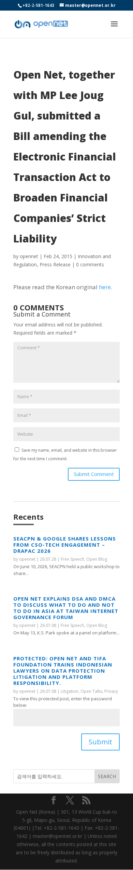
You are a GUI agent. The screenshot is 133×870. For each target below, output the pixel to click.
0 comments (90, 264)
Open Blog (96, 559)
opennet (29, 256)
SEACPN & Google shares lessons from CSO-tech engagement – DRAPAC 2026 (64, 544)
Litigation (69, 691)
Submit (100, 741)
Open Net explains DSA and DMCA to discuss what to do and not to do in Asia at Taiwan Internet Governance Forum (65, 607)
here (105, 287)
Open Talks (91, 691)
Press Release (55, 264)
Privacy (111, 691)
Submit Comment (94, 474)
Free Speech (72, 559)
